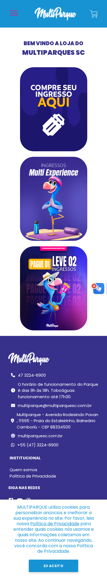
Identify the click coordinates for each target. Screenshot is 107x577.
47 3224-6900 (32, 375)
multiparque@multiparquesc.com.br (55, 405)
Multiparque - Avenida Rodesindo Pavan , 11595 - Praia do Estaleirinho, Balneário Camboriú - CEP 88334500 (57, 421)
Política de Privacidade (33, 476)
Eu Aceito (54, 565)
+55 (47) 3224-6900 (37, 445)
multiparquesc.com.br (40, 436)
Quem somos (23, 470)
